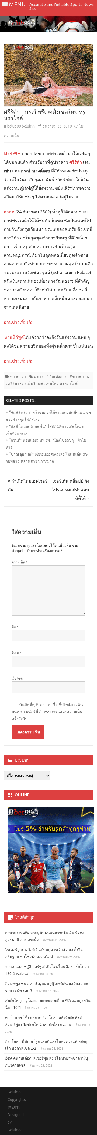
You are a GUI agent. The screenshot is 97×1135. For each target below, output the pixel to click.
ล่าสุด (9, 211)
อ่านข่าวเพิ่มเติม (19, 322)
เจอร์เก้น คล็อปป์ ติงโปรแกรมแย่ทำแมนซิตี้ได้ (70, 490)
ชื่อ (15, 627)
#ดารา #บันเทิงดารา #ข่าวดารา (61, 376)
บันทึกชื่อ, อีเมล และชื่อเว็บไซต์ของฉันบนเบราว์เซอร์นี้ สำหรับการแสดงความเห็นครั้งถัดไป (47, 712)
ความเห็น (19, 562)
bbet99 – (13, 153)
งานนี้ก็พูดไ (15, 337)
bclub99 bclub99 (21, 126)
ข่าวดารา (18, 376)
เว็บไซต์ (17, 678)
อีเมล (16, 652)
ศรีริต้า (75, 162)
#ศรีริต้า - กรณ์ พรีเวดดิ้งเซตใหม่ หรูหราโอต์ (41, 383)
